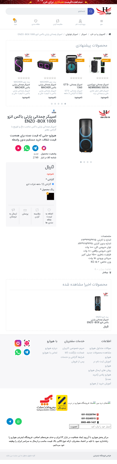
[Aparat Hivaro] (18, 148)
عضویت (73, 426)
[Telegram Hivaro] (35, 148)
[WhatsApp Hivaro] (26, 148)
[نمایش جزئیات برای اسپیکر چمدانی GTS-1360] (71, 64)
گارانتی (50, 179)
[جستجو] (91, 11)
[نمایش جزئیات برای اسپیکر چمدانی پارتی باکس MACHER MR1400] (45, 64)
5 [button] (52, 104)
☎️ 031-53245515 (90, 418)
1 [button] (65, 104)
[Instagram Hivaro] (44, 148)
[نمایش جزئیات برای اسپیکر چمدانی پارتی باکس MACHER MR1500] (19, 64)
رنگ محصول (47, 189)
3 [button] (58, 104)
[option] (98, 76)
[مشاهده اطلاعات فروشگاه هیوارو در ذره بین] (103, 402)
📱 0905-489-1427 (90, 422)
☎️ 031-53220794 (90, 414)
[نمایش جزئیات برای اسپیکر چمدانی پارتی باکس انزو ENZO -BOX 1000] (97, 303)
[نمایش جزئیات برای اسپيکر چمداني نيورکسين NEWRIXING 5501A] (97, 64)
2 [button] (62, 104)
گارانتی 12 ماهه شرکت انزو (38, 184)
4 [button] (55, 104)
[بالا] (110, 34)
